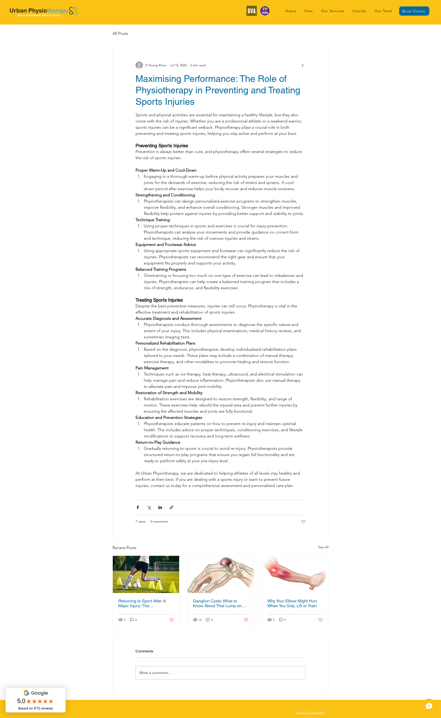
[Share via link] (171, 507)
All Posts (120, 33)
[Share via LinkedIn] (160, 507)
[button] (332, 11)
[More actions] (302, 65)
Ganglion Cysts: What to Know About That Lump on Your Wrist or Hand (217, 603)
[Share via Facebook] (138, 507)
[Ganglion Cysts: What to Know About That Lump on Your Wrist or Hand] (220, 574)
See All (323, 547)
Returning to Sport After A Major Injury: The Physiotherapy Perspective (142, 603)
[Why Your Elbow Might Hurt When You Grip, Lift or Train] (295, 574)
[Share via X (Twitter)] (149, 507)
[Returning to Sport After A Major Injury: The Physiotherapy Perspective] (146, 574)
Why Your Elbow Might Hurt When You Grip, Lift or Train (292, 603)
